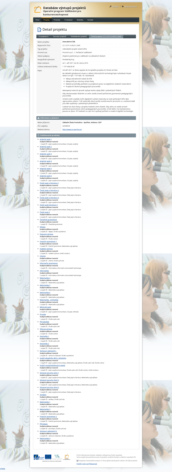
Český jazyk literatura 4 (49, 205)
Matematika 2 (45, 278)
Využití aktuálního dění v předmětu (53, 358)
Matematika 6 (45, 292)
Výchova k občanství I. (48, 351)
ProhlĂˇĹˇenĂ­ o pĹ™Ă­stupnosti (87, 464)
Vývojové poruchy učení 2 (49, 380)
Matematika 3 (45, 409)
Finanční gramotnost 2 (48, 416)
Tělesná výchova (46, 329)
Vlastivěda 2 (44, 343)
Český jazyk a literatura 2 (49, 190)
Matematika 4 (45, 438)
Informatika (44, 271)
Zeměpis (43, 395)
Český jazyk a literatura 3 (49, 198)
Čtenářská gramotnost (48, 220)
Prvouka (43, 314)
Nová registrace (131, 6)
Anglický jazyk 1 (46, 139)
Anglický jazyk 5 (46, 168)
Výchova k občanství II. (48, 431)
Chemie (43, 256)
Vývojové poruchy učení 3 (49, 387)
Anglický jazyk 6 (46, 176)
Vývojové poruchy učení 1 (49, 373)
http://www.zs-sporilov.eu (72, 129)
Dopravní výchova (46, 234)
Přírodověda (44, 322)
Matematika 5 (45, 285)
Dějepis (43, 227)
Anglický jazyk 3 (46, 154)
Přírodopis (44, 424)
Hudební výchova (46, 249)
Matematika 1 (45, 402)
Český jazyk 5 (45, 212)
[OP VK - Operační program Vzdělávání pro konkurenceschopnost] (52, 458)
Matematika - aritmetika (49, 300)
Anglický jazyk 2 (46, 146)
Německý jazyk (45, 307)
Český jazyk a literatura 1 (49, 183)
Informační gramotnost (49, 263)
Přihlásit (115, 6)
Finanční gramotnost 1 (48, 241)
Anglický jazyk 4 (46, 161)
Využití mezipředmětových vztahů (52, 365)
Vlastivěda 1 (44, 336)
